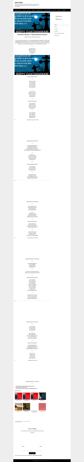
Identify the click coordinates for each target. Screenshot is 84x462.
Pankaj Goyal (37, 37)
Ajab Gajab (19, 2)
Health (54, 10)
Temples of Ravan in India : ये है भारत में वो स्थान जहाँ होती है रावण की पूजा (26, 388)
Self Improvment (47, 10)
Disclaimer (56, 31)
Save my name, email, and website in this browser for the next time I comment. (32, 450)
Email (41, 446)
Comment (32, 432)
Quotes (28, 10)
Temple (59, 10)
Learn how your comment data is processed (34, 455)
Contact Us (56, 28)
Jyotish (24, 10)
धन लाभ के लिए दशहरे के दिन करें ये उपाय (21, 387)
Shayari (33, 10)
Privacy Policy (56, 35)
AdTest (55, 26)
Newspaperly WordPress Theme (46, 460)
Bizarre (63, 10)
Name (23, 446)
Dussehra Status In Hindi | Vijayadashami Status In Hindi (25, 386)
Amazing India (40, 10)
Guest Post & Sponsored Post (59, 33)
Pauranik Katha (18, 10)
